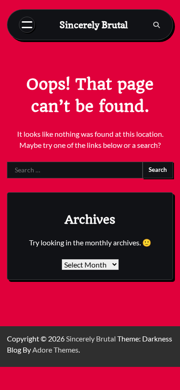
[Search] (156, 25)
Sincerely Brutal (94, 24)
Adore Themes (55, 349)
